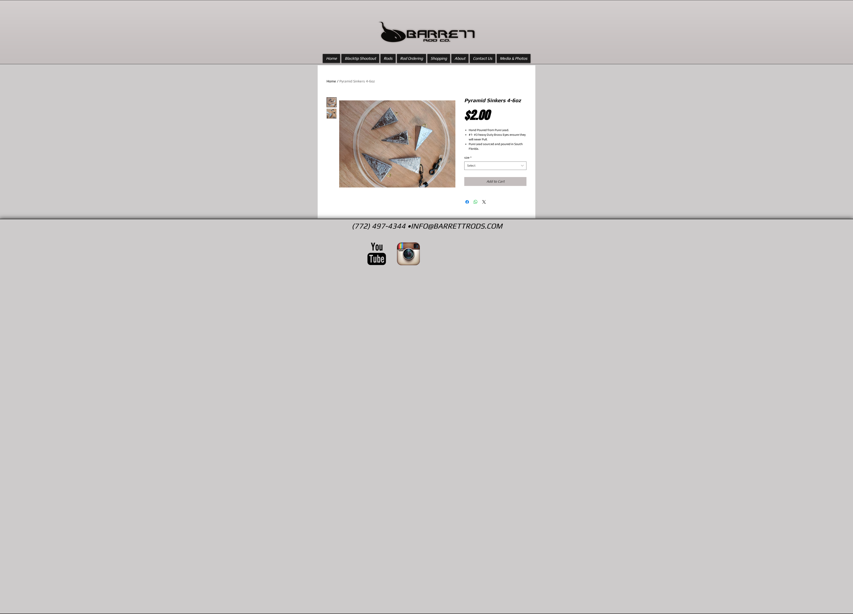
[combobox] (495, 165)
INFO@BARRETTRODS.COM (456, 225)
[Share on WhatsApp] (475, 202)
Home (331, 81)
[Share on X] (484, 202)
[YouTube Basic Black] (376, 253)
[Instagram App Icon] (408, 253)
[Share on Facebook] (467, 202)
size (468, 157)
